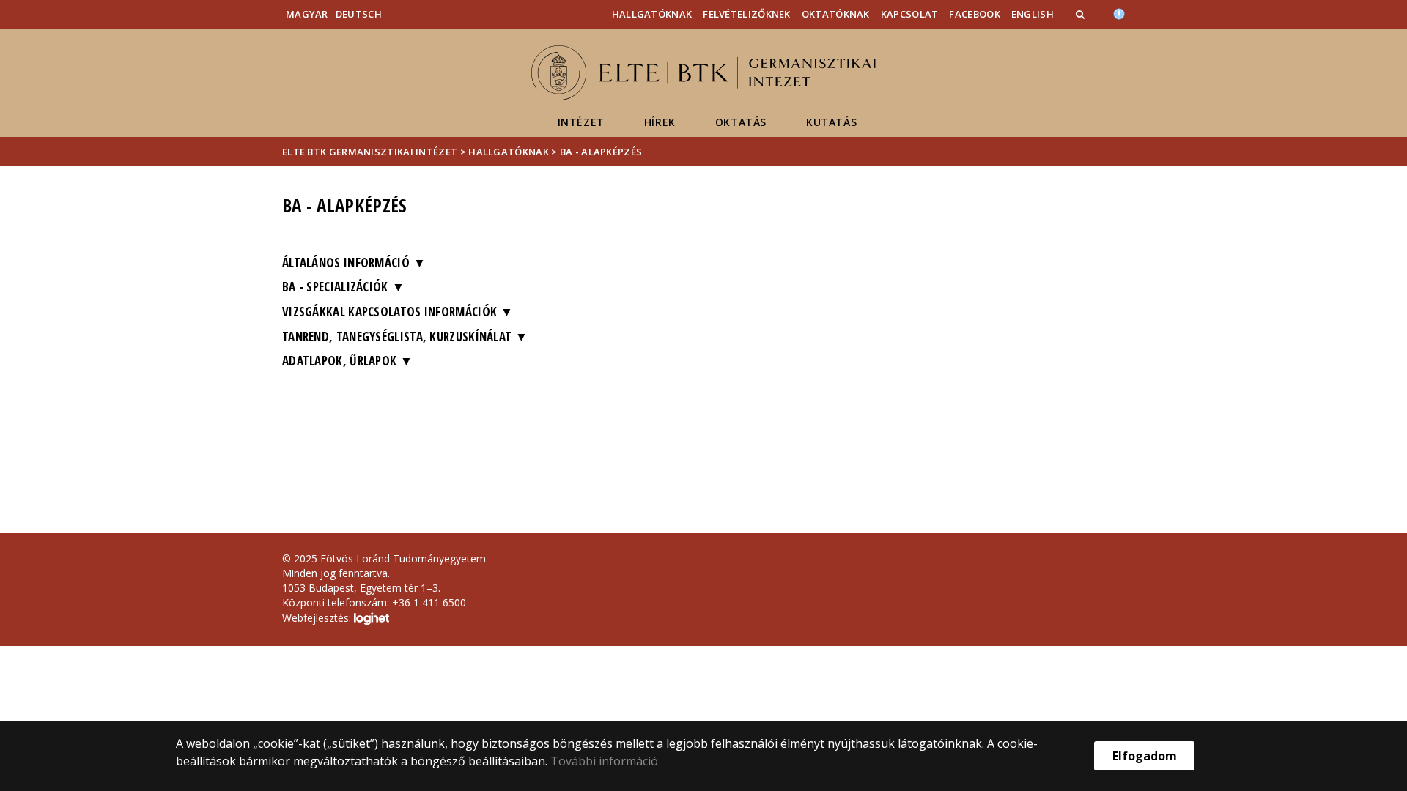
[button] (1081, 14)
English (1032, 14)
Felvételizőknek (747, 14)
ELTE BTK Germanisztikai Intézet (369, 151)
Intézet (581, 122)
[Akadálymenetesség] (1119, 12)
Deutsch (359, 14)
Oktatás (741, 122)
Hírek (660, 122)
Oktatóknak (836, 14)
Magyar (307, 14)
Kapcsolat (910, 14)
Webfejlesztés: (318, 618)
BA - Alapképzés (601, 151)
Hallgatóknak (652, 14)
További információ (604, 761)
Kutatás (831, 122)
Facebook (974, 14)
